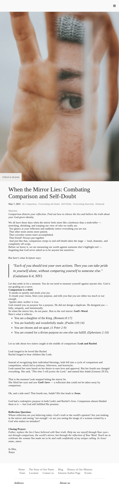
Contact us (48, 472)
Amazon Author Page (69, 472)
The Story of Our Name (41, 469)
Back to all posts (11, 177)
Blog (60, 469)
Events (88, 472)
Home (21, 469)
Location (33, 472)
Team (22, 472)
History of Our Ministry (79, 469)
